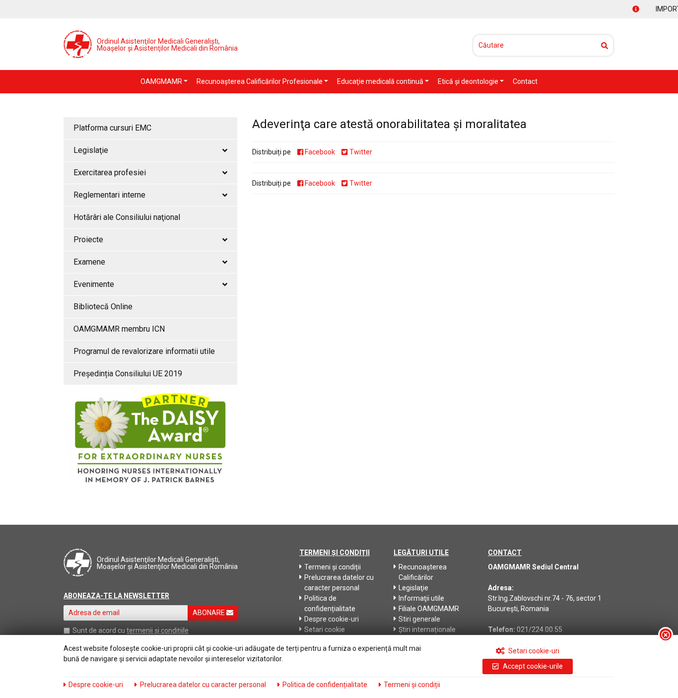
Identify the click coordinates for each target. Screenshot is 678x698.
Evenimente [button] (93, 284)
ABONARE (209, 613)
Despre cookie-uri (331, 619)
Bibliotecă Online (103, 306)
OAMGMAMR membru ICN (119, 329)
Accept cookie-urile (532, 666)
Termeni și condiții (332, 567)
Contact (525, 81)
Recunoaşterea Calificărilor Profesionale (260, 81)
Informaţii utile (421, 598)
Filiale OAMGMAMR (429, 609)
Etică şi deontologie (469, 81)
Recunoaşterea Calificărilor (423, 572)
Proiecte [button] (88, 239)
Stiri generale (419, 619)
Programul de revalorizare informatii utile (144, 351)
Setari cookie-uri (533, 651)
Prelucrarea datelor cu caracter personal (339, 582)
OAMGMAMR (162, 81)
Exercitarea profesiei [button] (109, 172)
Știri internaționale (427, 629)
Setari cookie (324, 629)
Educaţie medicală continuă (381, 81)
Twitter (360, 152)
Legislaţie (413, 588)
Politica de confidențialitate (329, 603)
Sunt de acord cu (98, 630)
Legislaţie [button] (90, 150)
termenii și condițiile (158, 630)
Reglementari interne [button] (109, 195)
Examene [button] (89, 262)
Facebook (319, 152)
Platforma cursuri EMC (112, 128)
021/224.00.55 (539, 629)
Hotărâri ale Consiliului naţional (126, 217)
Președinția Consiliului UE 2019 (127, 373)
